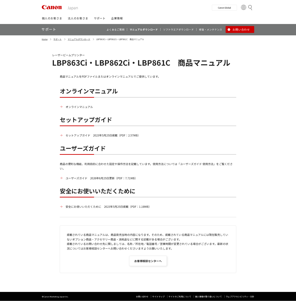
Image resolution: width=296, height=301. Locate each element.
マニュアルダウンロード (79, 39)
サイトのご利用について (180, 296)
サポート (57, 39)
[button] (52, 18)
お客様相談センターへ (148, 261)
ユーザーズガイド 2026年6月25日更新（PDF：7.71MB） (101, 178)
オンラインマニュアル (79, 107)
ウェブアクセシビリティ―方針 (240, 296)
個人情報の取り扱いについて (208, 296)
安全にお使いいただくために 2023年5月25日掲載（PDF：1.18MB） (108, 206)
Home (44, 39)
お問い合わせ (142, 296)
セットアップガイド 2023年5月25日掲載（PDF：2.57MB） (103, 135)
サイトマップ (158, 296)
